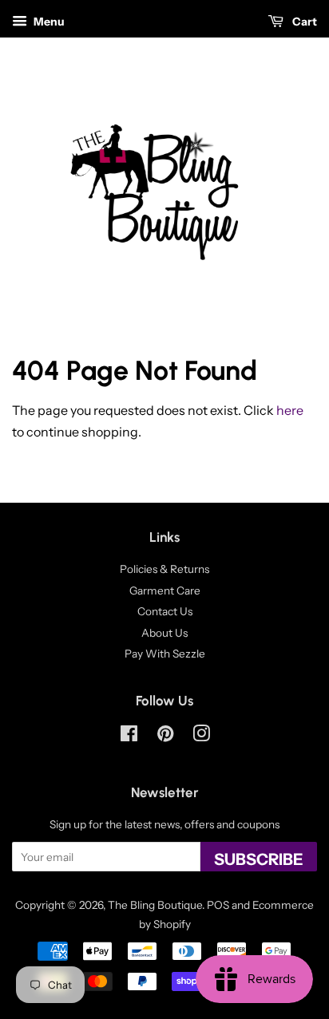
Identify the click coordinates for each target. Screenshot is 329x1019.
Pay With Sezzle (165, 653)
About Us (164, 632)
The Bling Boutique (155, 905)
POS (218, 905)
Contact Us (164, 611)
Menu (48, 21)
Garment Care (164, 590)
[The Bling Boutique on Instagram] (201, 736)
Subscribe (258, 859)
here (289, 410)
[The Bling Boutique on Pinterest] (165, 736)
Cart (303, 21)
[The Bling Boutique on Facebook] (129, 736)
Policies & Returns (164, 569)
